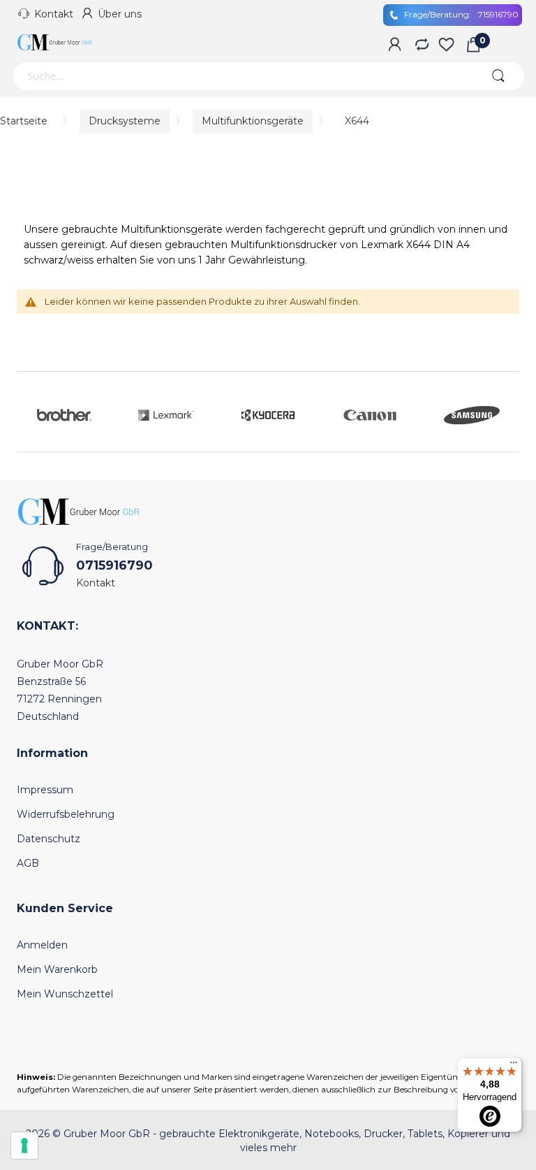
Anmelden (42, 945)
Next (505, 412)
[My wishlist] (446, 45)
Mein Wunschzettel (65, 994)
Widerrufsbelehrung (65, 814)
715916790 (461, 14)
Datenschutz (48, 838)
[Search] (498, 76)
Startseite (23, 121)
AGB (28, 863)
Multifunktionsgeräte (253, 121)
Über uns (120, 14)
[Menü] (513, 1065)
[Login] (395, 45)
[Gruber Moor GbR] (55, 42)
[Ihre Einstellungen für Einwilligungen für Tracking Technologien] (24, 1145)
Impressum (45, 789)
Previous (31, 412)
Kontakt (53, 14)
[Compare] (420, 45)
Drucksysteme (125, 121)
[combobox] (241, 76)
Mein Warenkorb (57, 969)
